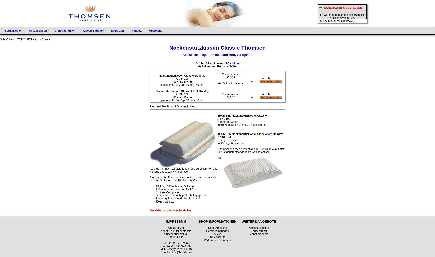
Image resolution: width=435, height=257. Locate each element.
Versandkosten (186, 106)
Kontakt (136, 30)
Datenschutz (217, 237)
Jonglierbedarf (259, 234)
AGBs (217, 234)
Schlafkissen (7, 39)
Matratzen (117, 30)
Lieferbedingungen (217, 231)
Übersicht (155, 30)
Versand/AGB (345, 20)
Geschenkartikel (259, 227)
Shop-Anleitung (327, 20)
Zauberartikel (259, 231)
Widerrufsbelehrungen (217, 240)
